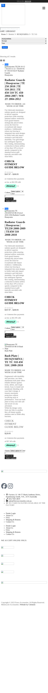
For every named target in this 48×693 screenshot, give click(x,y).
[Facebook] (4, 486)
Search (5, 47)
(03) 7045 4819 (14, 499)
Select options (11, 201)
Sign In (28, 1)
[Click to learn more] (24, 550)
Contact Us (10, 522)
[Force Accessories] (13, 24)
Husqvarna (9, 75)
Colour (7, 193)
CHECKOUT (10, 31)
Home (3, 34)
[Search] (3, 5)
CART (2, 31)
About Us (9, 515)
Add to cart (9, 198)
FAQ (8, 518)
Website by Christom (27, 605)
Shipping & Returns (13, 520)
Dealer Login (11, 513)
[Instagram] (10, 486)
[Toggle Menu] (43, 8)
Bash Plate (8, 351)
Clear (13, 194)
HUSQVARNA (23, 34)
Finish (7, 451)
